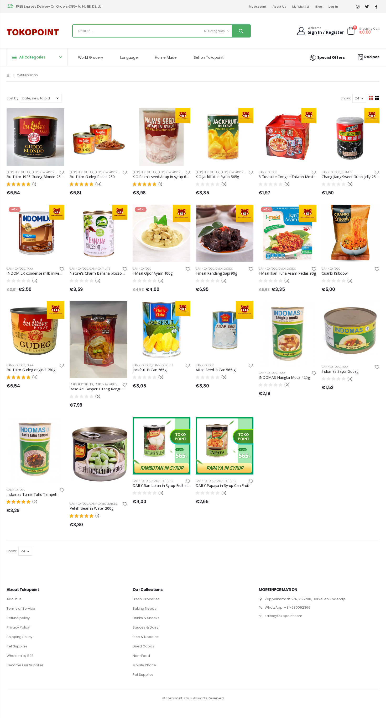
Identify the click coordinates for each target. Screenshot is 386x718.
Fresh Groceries (146, 599)
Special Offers (331, 57)
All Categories (214, 31)
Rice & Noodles (146, 636)
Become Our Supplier (25, 665)
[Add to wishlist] (61, 172)
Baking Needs (144, 608)
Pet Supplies (17, 646)
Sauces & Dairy (145, 627)
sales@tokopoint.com (283, 615)
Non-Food (141, 655)
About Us (279, 6)
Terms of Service (21, 608)
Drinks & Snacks (146, 617)
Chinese (347, 172)
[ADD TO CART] (55, 116)
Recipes (371, 57)
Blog (318, 6)
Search (241, 31)
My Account (257, 6)
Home (9, 75)
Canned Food (268, 172)
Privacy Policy (18, 627)
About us (14, 599)
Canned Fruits (100, 269)
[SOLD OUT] (307, 116)
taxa (30, 269)
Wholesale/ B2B (20, 655)
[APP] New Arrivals (45, 172)
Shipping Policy (19, 636)
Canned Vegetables (103, 504)
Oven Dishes (224, 269)
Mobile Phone (144, 665)
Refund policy (18, 617)
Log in (333, 6)
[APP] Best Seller (18, 172)
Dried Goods (143, 646)
